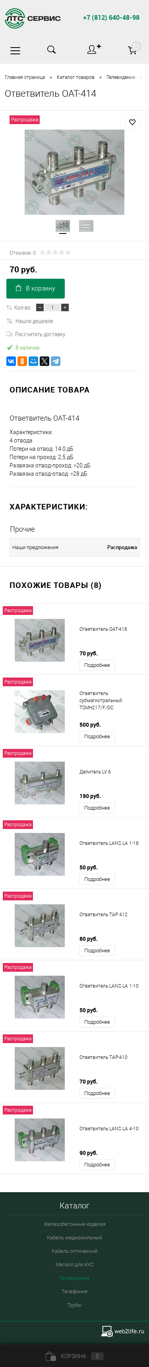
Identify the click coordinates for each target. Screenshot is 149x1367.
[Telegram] (55, 361)
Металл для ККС (75, 1264)
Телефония (74, 1291)
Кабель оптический (74, 1251)
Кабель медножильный (74, 1238)
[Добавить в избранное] (132, 122)
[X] (44, 361)
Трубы (74, 1305)
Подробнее (97, 665)
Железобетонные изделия (75, 1224)
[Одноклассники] (22, 361)
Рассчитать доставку (40, 334)
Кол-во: (22, 307)
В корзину (40, 288)
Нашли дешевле (34, 321)
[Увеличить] (74, 172)
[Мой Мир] (33, 361)
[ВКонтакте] (11, 361)
